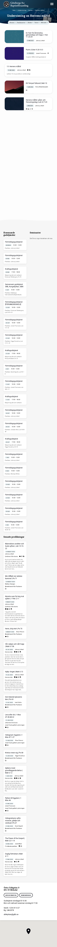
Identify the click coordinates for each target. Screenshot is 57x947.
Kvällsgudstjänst (11, 269)
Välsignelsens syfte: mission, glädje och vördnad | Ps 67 (13, 820)
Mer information (10, 895)
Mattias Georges (10, 584)
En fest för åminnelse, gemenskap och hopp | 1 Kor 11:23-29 (37, 35)
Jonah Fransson (41, 53)
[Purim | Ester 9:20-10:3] (14, 53)
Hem (13, 10)
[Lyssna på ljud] (48, 53)
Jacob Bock (18, 843)
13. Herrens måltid (14, 66)
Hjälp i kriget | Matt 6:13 (14, 672)
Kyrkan (30, 10)
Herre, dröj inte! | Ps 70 (13, 629)
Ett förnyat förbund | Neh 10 (36, 83)
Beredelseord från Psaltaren (13, 586)
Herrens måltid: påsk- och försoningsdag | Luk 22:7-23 (36, 101)
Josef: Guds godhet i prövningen (14, 725)
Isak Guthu (18, 702)
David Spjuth (19, 826)
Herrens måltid (40, 10)
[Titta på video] (28, 70)
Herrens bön (9, 652)
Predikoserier (21, 22)
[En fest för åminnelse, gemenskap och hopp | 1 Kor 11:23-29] (14, 36)
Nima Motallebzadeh (41, 87)
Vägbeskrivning (26, 895)
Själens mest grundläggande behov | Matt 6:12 (14, 770)
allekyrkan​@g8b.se (11, 914)
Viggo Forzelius (20, 755)
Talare (36, 22)
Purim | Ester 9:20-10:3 (34, 50)
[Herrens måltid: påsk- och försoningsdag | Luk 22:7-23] (14, 103)
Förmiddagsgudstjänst (14, 242)
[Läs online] (26, 109)
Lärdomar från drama (11, 556)
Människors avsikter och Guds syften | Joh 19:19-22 (14, 546)
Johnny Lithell (40, 40)
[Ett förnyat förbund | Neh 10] (14, 87)
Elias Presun (20, 631)
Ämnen (12, 22)
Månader (44, 22)
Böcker (30, 22)
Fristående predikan (11, 846)
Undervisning (22, 10)
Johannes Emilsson (11, 722)
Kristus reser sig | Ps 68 (14, 753)
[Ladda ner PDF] (29, 70)
